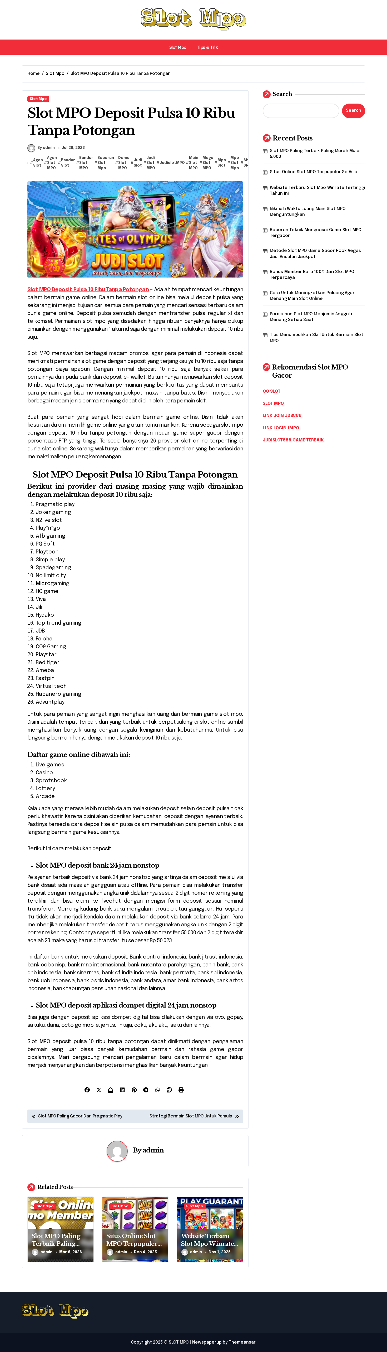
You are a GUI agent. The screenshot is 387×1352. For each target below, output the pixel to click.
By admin (46, 148)
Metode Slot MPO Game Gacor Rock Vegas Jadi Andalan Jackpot (315, 254)
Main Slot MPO (193, 163)
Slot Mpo (177, 47)
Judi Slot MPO (150, 163)
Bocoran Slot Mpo (105, 163)
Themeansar (242, 1342)
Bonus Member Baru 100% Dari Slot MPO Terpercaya (312, 275)
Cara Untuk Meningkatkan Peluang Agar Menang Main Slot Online (312, 296)
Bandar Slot (68, 162)
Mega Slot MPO (207, 163)
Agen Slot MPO (52, 163)
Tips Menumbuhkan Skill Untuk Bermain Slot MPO (316, 338)
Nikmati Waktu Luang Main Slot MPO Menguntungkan (308, 212)
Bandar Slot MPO (86, 163)
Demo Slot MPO (124, 163)
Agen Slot (38, 162)
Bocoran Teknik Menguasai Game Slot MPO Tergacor (316, 233)
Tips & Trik (207, 47)
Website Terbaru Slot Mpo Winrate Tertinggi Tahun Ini (207, 1247)
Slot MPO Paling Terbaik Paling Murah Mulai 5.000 (60, 1244)
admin (153, 1150)
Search (282, 94)
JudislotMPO (172, 163)
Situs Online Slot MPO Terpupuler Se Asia (131, 1244)
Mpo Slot (221, 162)
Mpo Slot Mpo (234, 163)
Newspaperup (207, 1342)
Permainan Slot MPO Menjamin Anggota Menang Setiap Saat (312, 317)
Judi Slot (138, 162)
